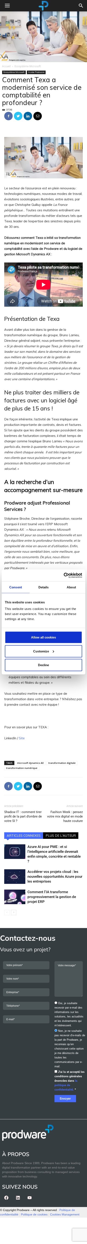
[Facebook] (6, 1197)
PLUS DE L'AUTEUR (61, 836)
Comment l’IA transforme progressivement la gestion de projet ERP (51, 897)
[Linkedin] (18, 1197)
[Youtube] (29, 1197)
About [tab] (71, 587)
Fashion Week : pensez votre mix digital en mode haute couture (65, 816)
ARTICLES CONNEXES (24, 836)
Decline (43, 665)
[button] (81, 5)
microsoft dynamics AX (30, 762)
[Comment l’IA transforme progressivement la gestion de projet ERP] (14, 897)
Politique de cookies (34, 1214)
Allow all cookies (43, 637)
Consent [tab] (15, 587)
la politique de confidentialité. (65, 1085)
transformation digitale (62, 762)
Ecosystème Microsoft (28, 66)
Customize (41, 651)
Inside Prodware (36, 72)
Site (22, 738)
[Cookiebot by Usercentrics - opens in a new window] (63, 575)
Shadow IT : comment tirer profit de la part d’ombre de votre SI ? (23, 816)
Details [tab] (43, 587)
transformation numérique (21, 768)
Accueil (6, 66)
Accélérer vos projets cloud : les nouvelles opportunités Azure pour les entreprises (54, 876)
